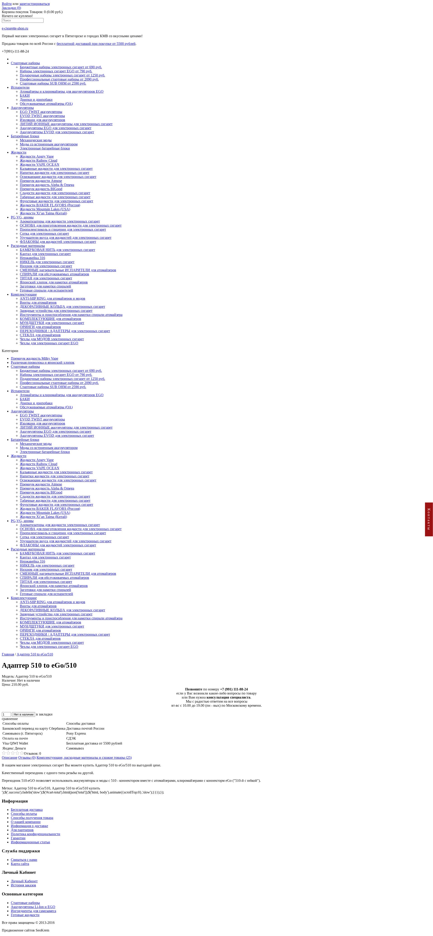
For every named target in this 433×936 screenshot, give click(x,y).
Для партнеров (22, 830)
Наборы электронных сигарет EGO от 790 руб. (56, 71)
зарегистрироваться (34, 4)
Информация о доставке (29, 826)
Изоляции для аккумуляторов (42, 120)
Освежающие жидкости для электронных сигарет (58, 177)
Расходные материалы (28, 246)
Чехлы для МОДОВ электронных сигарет (52, 339)
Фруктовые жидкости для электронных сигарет (56, 201)
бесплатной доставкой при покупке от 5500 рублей (96, 44)
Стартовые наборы (25, 63)
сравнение (10, 719)
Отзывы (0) (27, 757)
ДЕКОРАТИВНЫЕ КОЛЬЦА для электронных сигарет (62, 306)
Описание (9, 757)
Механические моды (36, 140)
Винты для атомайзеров (38, 302)
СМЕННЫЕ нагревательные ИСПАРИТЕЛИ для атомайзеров (68, 270)
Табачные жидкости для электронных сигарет (55, 197)
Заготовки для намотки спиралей (45, 286)
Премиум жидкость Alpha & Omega (47, 185)
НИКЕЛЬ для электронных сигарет (47, 262)
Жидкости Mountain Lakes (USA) (45, 209)
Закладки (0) (11, 8)
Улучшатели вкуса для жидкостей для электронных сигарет (65, 237)
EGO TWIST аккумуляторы (41, 112)
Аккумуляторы (22, 108)
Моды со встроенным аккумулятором (49, 144)
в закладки (44, 714)
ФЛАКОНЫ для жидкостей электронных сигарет (58, 242)
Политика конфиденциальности (35, 834)
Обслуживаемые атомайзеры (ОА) (46, 104)
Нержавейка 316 (32, 258)
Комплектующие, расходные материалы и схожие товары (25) (84, 757)
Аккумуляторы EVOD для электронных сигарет (57, 132)
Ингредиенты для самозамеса (33, 911)
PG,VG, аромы (22, 217)
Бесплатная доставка (27, 810)
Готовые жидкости (25, 915)
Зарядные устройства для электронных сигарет (56, 311)
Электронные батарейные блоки (45, 148)
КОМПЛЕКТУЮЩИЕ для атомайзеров (50, 319)
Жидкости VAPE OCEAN (39, 164)
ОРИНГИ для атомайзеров (40, 327)
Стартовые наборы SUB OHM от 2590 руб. (53, 83)
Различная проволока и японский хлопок (42, 362)
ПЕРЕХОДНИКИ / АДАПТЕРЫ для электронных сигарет (65, 331)
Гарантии (18, 838)
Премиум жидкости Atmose (41, 181)
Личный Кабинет (24, 881)
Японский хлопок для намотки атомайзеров (54, 282)
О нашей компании (26, 822)
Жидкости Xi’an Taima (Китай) (43, 213)
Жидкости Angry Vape (37, 156)
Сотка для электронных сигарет (44, 233)
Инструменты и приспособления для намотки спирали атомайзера (71, 315)
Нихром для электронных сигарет (46, 266)
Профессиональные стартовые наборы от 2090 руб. (59, 79)
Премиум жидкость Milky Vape (34, 358)
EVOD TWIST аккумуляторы (42, 116)
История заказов (23, 885)
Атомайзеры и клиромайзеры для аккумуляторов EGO (62, 91)
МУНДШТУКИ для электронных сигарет (52, 323)
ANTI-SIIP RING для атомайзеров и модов (52, 298)
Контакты (429, 519)
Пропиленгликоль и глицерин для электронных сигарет (63, 229)
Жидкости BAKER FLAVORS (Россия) (50, 205)
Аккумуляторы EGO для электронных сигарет (55, 128)
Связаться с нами (24, 860)
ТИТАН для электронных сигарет (46, 278)
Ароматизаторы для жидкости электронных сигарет (60, 221)
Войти (7, 4)
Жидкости (18, 152)
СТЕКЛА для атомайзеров (40, 335)
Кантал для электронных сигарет (45, 254)
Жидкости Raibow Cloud (38, 160)
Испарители (20, 87)
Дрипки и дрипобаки (36, 99)
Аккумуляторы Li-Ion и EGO (33, 907)
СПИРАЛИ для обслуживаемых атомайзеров (54, 274)
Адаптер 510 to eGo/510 (35, 654)
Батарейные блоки (25, 136)
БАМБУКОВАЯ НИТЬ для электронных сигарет (57, 250)
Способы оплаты (24, 814)
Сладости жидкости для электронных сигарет (55, 193)
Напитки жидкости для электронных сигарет (54, 173)
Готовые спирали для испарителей (46, 290)
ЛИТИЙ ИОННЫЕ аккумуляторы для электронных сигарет (66, 124)
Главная (8, 654)
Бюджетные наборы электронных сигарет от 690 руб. (61, 67)
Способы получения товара (32, 818)
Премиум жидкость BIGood (41, 189)
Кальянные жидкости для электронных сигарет (56, 168)
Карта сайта (20, 864)
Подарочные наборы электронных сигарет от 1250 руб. (62, 75)
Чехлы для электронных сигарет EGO (49, 343)
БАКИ (25, 95)
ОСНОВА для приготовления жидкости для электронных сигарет (71, 225)
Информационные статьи (30, 842)
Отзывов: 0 (32, 753)
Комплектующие (24, 294)
